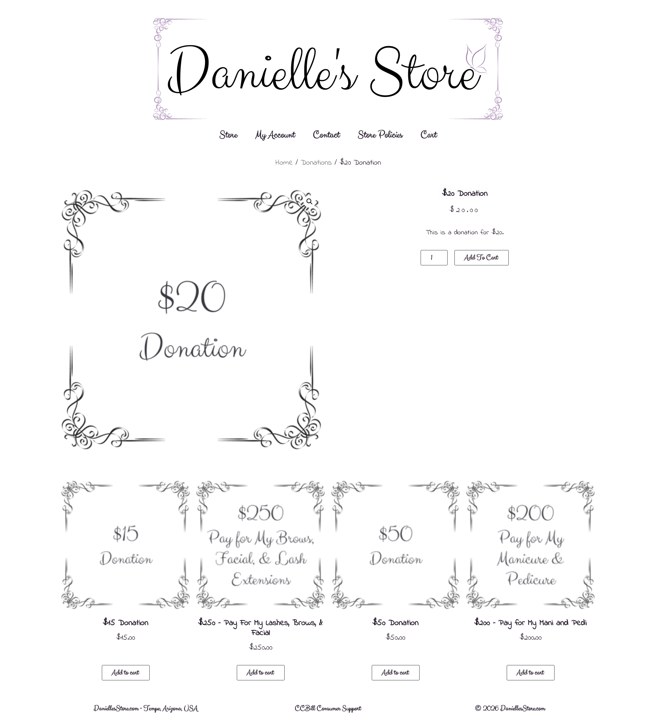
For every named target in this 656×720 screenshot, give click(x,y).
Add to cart (481, 258)
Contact (326, 135)
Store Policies (380, 135)
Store (228, 135)
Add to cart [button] (125, 673)
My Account (275, 135)
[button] (309, 201)
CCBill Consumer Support (328, 709)
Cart (429, 135)
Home (284, 162)
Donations (316, 162)
